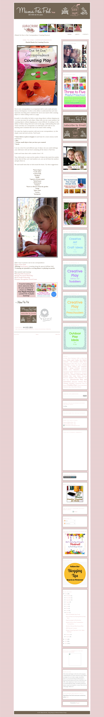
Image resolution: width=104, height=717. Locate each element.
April (67, 610)
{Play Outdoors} (79, 377)
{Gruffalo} (71, 371)
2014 (66, 593)
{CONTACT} (85, 34)
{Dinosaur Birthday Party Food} (73, 614)
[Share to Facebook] (30, 327)
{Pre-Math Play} (31, 329)
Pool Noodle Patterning (22, 277)
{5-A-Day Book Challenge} (69, 358)
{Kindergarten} (77, 373)
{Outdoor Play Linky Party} (72, 376)
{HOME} (70, 34)
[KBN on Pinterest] (75, 553)
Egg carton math (20, 264)
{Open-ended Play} (81, 374)
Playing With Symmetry (22, 274)
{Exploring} (84, 368)
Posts (66, 520)
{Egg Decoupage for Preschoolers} (73, 620)
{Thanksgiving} (78, 383)
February (68, 634)
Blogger (77, 703)
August (68, 602)
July (67, 604)
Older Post (57, 334)
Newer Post (16, 334)
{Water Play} (74, 387)
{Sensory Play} (82, 381)
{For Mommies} (74, 369)
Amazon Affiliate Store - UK (69, 424)
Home (37, 334)
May (67, 608)
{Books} (85, 363)
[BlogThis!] (27, 327)
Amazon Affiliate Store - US (69, 422)
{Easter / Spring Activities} (71, 368)
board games (24, 266)
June (67, 606)
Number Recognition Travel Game (26, 279)
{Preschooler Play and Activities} (40, 329)
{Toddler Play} (48, 329)
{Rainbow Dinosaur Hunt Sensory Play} (74, 626)
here (67, 697)
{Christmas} (66, 365)
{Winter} (79, 387)
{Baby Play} (83, 361)
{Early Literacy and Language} (23, 329)
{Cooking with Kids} (76, 365)
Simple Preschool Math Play (24, 275)
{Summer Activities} (68, 383)
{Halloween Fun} (77, 371)
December (68, 595)
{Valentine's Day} (67, 387)
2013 (66, 639)
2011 (66, 643)
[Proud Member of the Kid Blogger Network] (75, 665)
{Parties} (71, 377)
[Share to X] (29, 327)
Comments (67, 523)
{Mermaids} (84, 373)
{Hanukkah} (84, 371)
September (68, 599)
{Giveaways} (66, 371)
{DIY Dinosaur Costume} (71, 628)
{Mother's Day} (66, 374)
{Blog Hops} (80, 363)
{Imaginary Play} (68, 373)
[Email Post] (23, 327)
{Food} (65, 369)
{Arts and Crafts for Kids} (77, 360)
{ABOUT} (77, 34)
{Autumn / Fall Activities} (71, 361)
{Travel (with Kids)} (82, 385)
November (68, 597)
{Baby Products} (67, 363)
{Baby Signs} (74, 363)
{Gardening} (84, 369)
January (68, 636)
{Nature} (73, 374)
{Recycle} (74, 381)
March (67, 612)
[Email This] (26, 327)
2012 (66, 641)
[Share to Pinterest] (32, 327)
